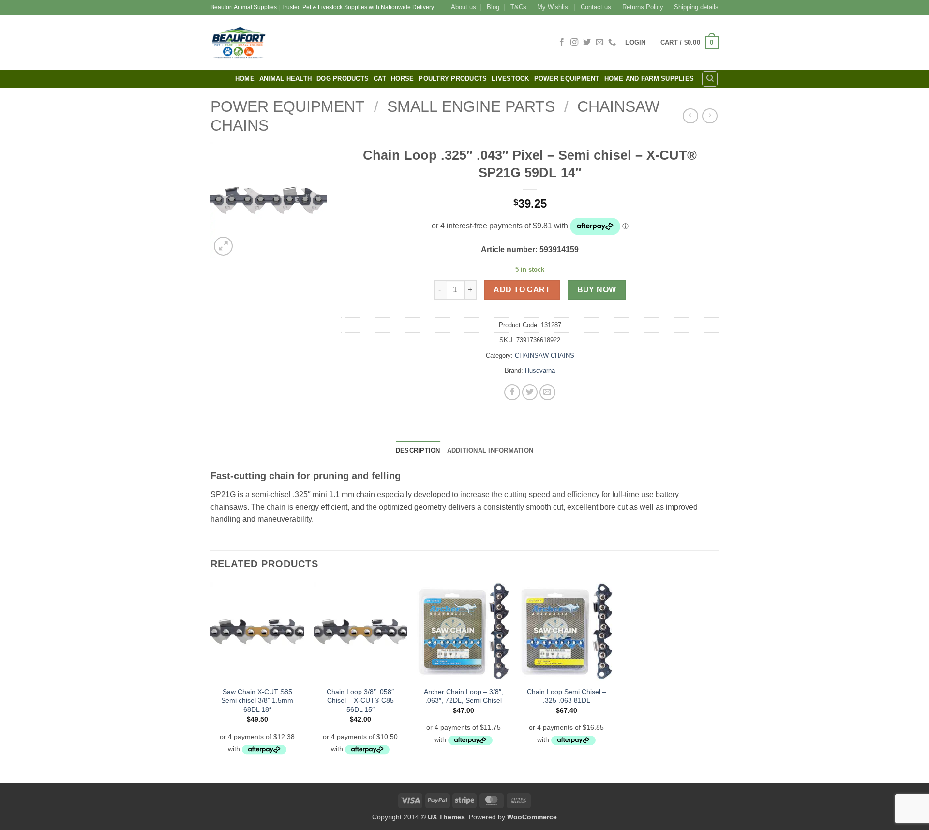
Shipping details (696, 7)
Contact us (596, 7)
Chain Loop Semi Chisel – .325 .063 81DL (566, 696)
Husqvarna (540, 370)
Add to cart (522, 290)
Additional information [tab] (490, 450)
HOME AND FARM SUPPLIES (649, 78)
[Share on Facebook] (512, 392)
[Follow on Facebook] (562, 42)
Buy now (596, 290)
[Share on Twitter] (530, 392)
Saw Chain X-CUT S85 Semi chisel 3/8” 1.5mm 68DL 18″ (257, 700)
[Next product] (690, 115)
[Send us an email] (599, 42)
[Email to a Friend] (547, 392)
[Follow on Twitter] (587, 42)
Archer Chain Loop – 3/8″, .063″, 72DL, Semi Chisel (463, 696)
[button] (635, 42)
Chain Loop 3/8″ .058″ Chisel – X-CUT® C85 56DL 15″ (360, 700)
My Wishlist (553, 7)
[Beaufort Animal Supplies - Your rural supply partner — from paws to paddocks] (307, 42)
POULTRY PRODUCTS (453, 78)
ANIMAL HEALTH (285, 78)
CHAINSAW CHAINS (544, 355)
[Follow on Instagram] (574, 42)
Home (245, 78)
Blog (493, 7)
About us (463, 7)
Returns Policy (642, 7)
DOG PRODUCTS (342, 78)
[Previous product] (709, 115)
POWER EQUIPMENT (566, 78)
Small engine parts (471, 106)
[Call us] (612, 42)
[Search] (710, 79)
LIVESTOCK (510, 78)
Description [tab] (418, 450)
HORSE (402, 78)
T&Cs (518, 7)
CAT (380, 78)
